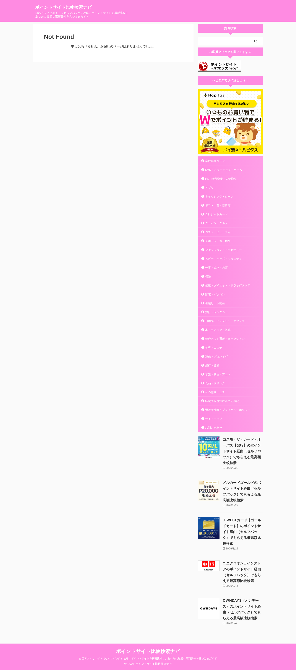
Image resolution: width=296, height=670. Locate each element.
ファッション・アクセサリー (223, 250)
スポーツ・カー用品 (218, 241)
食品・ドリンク (215, 383)
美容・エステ (213, 347)
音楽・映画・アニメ (218, 374)
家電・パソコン (215, 294)
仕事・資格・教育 (216, 267)
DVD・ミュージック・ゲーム (223, 170)
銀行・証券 (212, 365)
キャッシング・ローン (219, 196)
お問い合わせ (213, 427)
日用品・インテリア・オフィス (225, 321)
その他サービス (215, 392)
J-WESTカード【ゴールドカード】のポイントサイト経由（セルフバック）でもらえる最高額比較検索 (242, 532)
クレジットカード (216, 214)
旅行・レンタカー (216, 312)
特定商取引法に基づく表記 (222, 401)
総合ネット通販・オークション (225, 338)
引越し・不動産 (215, 303)
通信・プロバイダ (216, 356)
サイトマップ (213, 418)
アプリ (209, 187)
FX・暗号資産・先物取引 (221, 178)
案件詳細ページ (215, 161)
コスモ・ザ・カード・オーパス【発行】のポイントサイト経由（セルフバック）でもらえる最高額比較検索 (242, 451)
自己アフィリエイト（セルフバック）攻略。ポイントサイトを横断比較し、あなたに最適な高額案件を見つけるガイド (148, 658)
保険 (208, 276)
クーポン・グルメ (216, 223)
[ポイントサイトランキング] (219, 69)
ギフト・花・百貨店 (218, 205)
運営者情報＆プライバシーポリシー (227, 410)
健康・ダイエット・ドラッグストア (227, 285)
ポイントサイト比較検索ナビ (63, 7)
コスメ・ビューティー (219, 232)
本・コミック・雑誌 (218, 330)
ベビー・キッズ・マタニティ (223, 258)
